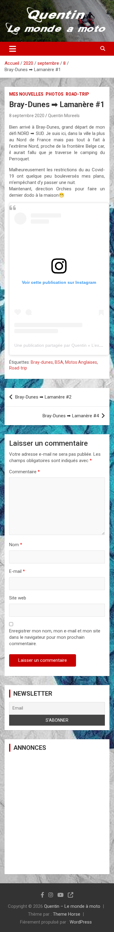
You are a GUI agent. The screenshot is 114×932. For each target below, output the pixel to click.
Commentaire (24, 471)
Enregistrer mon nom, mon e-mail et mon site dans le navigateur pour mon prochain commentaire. (54, 637)
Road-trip (77, 94)
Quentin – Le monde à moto (72, 906)
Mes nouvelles (26, 94)
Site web (17, 598)
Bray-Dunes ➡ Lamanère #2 (43, 397)
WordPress (81, 922)
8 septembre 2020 (26, 115)
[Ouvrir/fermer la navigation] (13, 49)
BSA (59, 362)
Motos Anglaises (81, 362)
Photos (55, 94)
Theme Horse (66, 914)
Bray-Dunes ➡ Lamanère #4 (71, 415)
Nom (15, 544)
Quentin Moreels (64, 115)
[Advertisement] (57, 813)
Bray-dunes (42, 362)
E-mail (17, 571)
